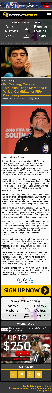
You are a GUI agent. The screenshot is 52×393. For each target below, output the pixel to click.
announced (33, 188)
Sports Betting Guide (32, 386)
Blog (11, 81)
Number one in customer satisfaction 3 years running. (27, 329)
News (37, 99)
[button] (49, 14)
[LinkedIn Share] (31, 280)
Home (4, 81)
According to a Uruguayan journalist (18, 208)
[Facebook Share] (19, 280)
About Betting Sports (40, 388)
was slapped (34, 246)
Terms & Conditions (18, 388)
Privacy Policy (44, 390)
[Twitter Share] (25, 280)
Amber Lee (7, 99)
